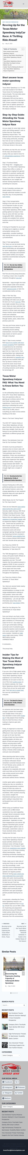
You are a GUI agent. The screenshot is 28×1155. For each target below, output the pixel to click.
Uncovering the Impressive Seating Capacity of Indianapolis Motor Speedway (12, 978)
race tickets (16, 603)
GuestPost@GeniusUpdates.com (14, 1150)
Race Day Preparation (12, 22)
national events (11, 289)
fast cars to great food (16, 690)
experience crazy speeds (18, 848)
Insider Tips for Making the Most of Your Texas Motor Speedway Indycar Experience (13, 68)
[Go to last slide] (4, 973)
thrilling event (6, 407)
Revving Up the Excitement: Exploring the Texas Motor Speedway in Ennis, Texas (6, 930)
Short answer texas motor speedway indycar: (10, 52)
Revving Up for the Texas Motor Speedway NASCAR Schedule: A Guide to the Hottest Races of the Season (21, 932)
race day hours (7, 246)
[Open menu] (23, 4)
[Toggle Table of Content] (22, 49)
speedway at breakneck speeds (12, 519)
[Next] (23, 973)
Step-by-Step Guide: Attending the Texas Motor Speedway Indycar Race (13, 57)
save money (6, 197)
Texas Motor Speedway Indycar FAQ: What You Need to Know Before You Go (12, 63)
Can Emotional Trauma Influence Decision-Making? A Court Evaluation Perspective (13, 1117)
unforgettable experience (12, 156)
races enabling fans (19, 536)
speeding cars (19, 357)
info (3, 22)
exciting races (17, 682)
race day (18, 278)
